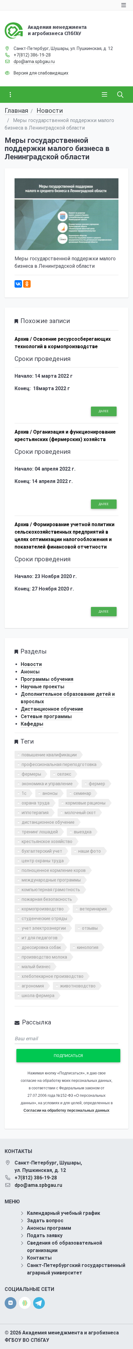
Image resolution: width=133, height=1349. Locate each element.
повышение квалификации (49, 754)
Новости (49, 110)
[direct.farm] (25, 1303)
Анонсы (30, 672)
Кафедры (32, 724)
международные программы (51, 879)
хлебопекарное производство (53, 976)
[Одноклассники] (27, 284)
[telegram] (39, 1303)
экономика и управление (47, 783)
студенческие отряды (44, 918)
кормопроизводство (43, 908)
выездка (83, 831)
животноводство (78, 985)
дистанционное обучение (48, 822)
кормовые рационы (85, 802)
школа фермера (38, 995)
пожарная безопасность (47, 899)
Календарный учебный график (63, 1213)
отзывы (90, 928)
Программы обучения (47, 679)
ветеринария (93, 908)
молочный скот (80, 812)
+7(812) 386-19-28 (32, 54)
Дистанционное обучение (52, 709)
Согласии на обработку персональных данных (66, 1110)
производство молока (44, 957)
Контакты (39, 1258)
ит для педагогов (40, 937)
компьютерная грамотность (51, 889)
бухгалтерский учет (42, 851)
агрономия (33, 985)
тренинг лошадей (40, 831)
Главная (16, 110)
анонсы (50, 793)
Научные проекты (42, 687)
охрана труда (35, 802)
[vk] (10, 1303)
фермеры (31, 774)
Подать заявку (44, 1235)
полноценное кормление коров (54, 870)
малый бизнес (36, 966)
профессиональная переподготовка (59, 764)
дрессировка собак (41, 947)
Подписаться (68, 1055)
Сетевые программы (46, 716)
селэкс (64, 774)
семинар (82, 793)
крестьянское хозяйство (47, 841)
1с (24, 793)
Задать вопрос (45, 1221)
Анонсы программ (49, 1228)
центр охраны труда (43, 860)
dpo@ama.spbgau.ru (34, 61)
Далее (104, 411)
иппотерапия (35, 812)
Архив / (23, 339)
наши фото (89, 851)
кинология (87, 947)
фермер (97, 783)
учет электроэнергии (44, 928)
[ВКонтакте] (18, 284)
